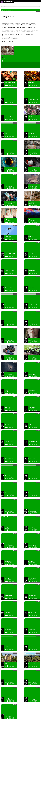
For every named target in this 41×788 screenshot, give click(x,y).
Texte (3, 63)
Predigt (3, 66)
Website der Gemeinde (8, 61)
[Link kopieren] (10, 85)
